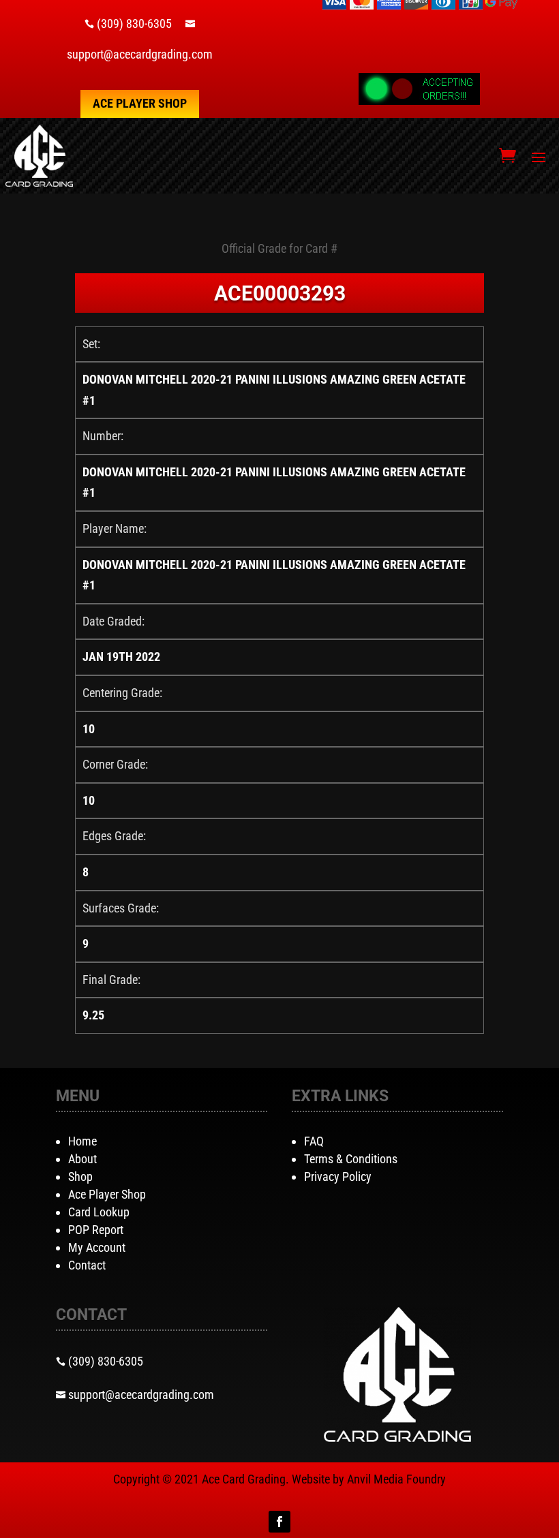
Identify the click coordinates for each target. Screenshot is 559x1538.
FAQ (314, 1141)
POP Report (95, 1229)
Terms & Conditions (350, 1159)
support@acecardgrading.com (140, 54)
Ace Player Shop (140, 103)
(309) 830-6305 (134, 23)
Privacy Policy (338, 1176)
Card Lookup (99, 1212)
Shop (80, 1176)
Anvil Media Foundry (396, 1479)
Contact (87, 1265)
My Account (96, 1247)
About (82, 1159)
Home (82, 1141)
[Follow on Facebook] (279, 1522)
